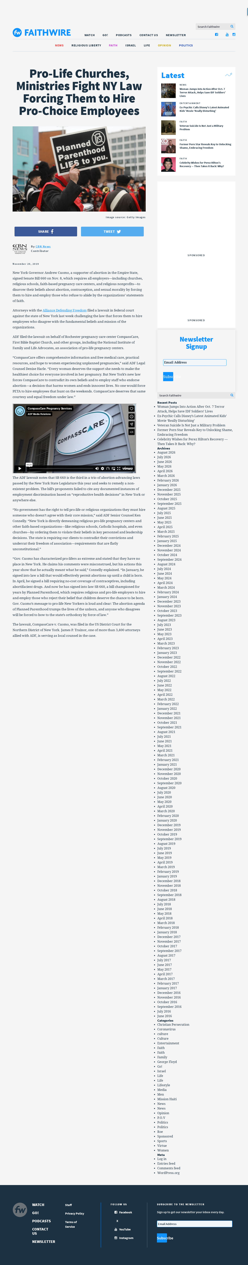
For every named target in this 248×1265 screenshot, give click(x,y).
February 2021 (168, 760)
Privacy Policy (74, 1213)
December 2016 (169, 993)
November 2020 (169, 774)
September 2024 (169, 559)
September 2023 (169, 615)
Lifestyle (163, 1085)
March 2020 (166, 811)
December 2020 (169, 769)
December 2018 (169, 881)
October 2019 (167, 834)
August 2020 (166, 788)
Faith (113, 45)
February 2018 (168, 927)
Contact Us (149, 35)
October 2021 (167, 722)
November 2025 (169, 494)
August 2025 (166, 508)
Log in (161, 1159)
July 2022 (164, 681)
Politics (186, 45)
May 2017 (164, 969)
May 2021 (164, 746)
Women (163, 1150)
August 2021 (166, 732)
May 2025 (164, 522)
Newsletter (176, 35)
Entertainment (168, 1043)
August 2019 (166, 844)
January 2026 (167, 485)
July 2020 (164, 792)
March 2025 (166, 532)
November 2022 (169, 662)
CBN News (43, 246)
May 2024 (164, 578)
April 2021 (165, 750)
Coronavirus (166, 1029)
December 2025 (169, 490)
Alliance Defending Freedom (65, 310)
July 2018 (164, 904)
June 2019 (164, 853)
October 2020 (167, 778)
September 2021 (169, 727)
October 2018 (167, 890)
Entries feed (166, 1163)
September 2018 (169, 895)
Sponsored (165, 1136)
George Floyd (167, 1062)
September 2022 (169, 671)
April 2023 (165, 639)
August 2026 (166, 452)
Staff (68, 1205)
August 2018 (166, 899)
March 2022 (166, 699)
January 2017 (167, 988)
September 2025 (169, 504)
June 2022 (164, 685)
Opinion (164, 45)
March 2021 (166, 755)
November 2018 (169, 886)
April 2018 (165, 918)
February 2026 (168, 480)
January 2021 (167, 764)
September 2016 (169, 1007)
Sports (162, 1141)
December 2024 (169, 545)
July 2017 (164, 960)
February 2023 (168, 648)
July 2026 (164, 457)
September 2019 (169, 839)
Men (160, 1094)
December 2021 (169, 713)
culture (162, 1034)
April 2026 (165, 471)
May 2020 (164, 802)
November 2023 (169, 606)
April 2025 (165, 527)
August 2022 (166, 676)
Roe (160, 1132)
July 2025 (164, 513)
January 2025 (167, 541)
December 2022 (169, 657)
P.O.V (161, 1118)
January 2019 (167, 876)
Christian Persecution (173, 1024)
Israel (130, 45)
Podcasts (124, 35)
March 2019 (166, 867)
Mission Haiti (167, 1099)
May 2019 (164, 858)
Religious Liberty (86, 45)
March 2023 (166, 643)
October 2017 (167, 946)
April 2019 (165, 862)
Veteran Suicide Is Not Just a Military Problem (191, 425)
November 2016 (169, 997)
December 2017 (169, 937)
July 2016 (164, 1011)
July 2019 (164, 848)
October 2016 (167, 1002)
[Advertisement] (196, 228)
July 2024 (164, 569)
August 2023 (166, 620)
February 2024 (168, 592)
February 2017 (168, 983)
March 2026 (166, 476)
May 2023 (164, 634)
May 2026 (164, 466)
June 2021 (164, 741)
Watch (89, 35)
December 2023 (169, 601)
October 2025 (167, 499)
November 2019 (169, 830)
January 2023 (167, 653)
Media (162, 1090)
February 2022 (168, 704)
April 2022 (165, 695)
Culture (163, 1038)
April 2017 (165, 974)
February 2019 (168, 872)
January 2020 (167, 820)
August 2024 (166, 564)
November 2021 (169, 718)
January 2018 (167, 932)
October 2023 (167, 611)
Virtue (162, 1146)
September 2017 (169, 951)
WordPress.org (168, 1173)
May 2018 (164, 913)
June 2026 (164, 462)
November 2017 (169, 941)
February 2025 (168, 536)
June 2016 (164, 1016)
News (59, 45)
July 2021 (164, 736)
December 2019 (169, 825)
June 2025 (164, 518)
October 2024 (167, 555)
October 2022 (167, 667)
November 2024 (169, 550)
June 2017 (164, 965)
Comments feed (168, 1168)
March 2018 (166, 923)
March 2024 (166, 587)
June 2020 (164, 797)
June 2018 (164, 909)
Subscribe (168, 376)
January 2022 (167, 709)
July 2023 (164, 625)
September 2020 (169, 783)
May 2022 (164, 690)
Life (147, 45)
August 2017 (166, 955)
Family (162, 1057)
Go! (105, 35)
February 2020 (168, 816)
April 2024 (165, 583)
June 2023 (164, 629)
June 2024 (164, 573)
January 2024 (167, 597)
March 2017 (166, 979)
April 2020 (165, 806)
